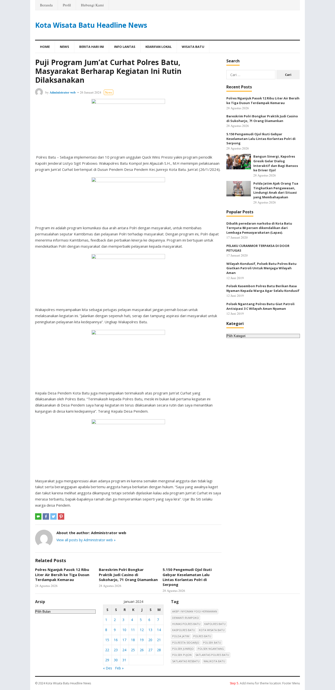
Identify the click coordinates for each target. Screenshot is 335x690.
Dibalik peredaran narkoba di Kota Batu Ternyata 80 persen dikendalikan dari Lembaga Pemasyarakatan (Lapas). (259, 228)
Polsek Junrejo (183, 648)
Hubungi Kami (92, 4)
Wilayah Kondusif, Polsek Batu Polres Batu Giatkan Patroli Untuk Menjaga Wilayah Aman (261, 268)
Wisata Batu (193, 46)
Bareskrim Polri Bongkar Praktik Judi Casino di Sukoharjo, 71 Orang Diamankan (128, 574)
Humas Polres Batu (186, 624)
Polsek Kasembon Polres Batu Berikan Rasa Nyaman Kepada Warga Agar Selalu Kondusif (262, 288)
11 (133, 629)
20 (150, 639)
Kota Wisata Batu (212, 630)
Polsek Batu (212, 642)
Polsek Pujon (182, 655)
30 (116, 660)
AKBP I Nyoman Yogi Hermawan (194, 611)
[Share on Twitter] (53, 516)
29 (107, 660)
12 (142, 629)
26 (142, 650)
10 (124, 629)
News (64, 46)
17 (124, 639)
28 (159, 650)
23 (116, 650)
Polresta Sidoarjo (185, 642)
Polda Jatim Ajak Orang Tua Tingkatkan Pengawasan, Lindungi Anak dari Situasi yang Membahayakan (275, 190)
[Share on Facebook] (46, 516)
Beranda (46, 4)
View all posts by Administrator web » (86, 540)
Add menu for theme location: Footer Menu (265, 683)
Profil (67, 4)
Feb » (119, 668)
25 (133, 650)
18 (133, 639)
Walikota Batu (214, 661)
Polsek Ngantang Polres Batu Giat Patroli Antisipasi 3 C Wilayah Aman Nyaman (260, 306)
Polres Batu (202, 636)
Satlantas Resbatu (186, 661)
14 (159, 629)
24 (124, 650)
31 (124, 660)
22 (107, 650)
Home (45, 46)
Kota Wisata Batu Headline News (91, 25)
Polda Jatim (180, 636)
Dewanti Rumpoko (185, 618)
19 (142, 639)
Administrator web (63, 92)
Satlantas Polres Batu (212, 655)
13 (150, 629)
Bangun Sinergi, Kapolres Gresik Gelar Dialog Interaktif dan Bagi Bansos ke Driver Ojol (275, 163)
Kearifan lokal (158, 46)
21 (159, 639)
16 (116, 639)
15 (107, 639)
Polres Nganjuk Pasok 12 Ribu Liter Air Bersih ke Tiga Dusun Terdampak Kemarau (62, 574)
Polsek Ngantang (211, 648)
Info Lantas (124, 46)
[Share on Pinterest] (61, 516)
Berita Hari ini (91, 46)
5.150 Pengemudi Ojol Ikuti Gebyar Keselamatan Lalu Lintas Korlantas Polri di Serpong (187, 577)
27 (150, 650)
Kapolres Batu (215, 624)
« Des (107, 668)
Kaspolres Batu (183, 630)
